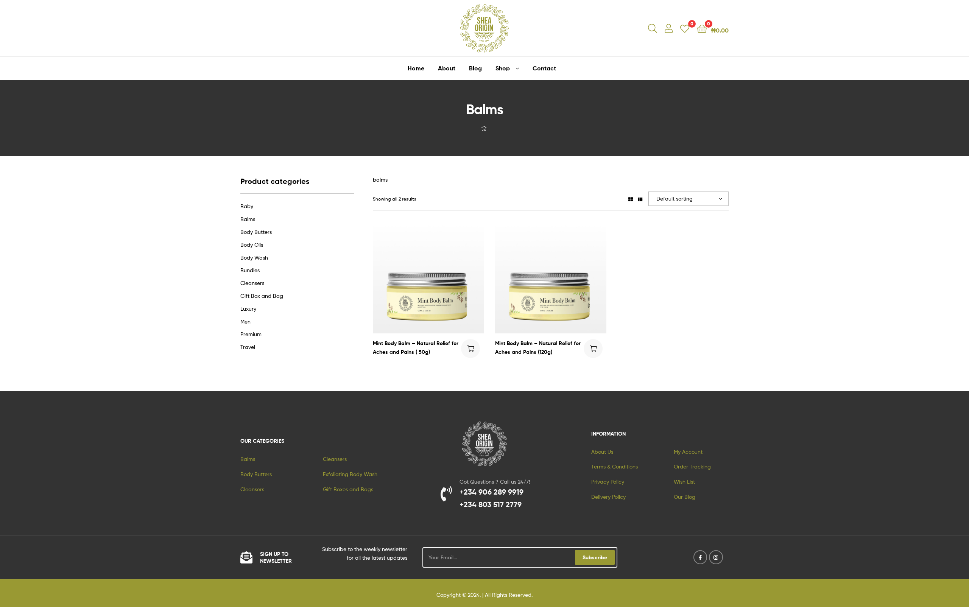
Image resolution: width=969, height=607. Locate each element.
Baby (246, 206)
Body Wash (254, 257)
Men (245, 321)
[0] (684, 28)
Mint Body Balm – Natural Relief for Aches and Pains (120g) (538, 347)
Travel (247, 347)
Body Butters (256, 232)
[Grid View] (630, 199)
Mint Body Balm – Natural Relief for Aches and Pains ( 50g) (415, 347)
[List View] (640, 199)
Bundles (250, 270)
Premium (251, 334)
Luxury (248, 308)
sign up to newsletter (276, 557)
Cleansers (252, 283)
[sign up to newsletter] (246, 557)
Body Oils (251, 244)
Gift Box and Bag (261, 296)
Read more (470, 348)
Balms (247, 219)
